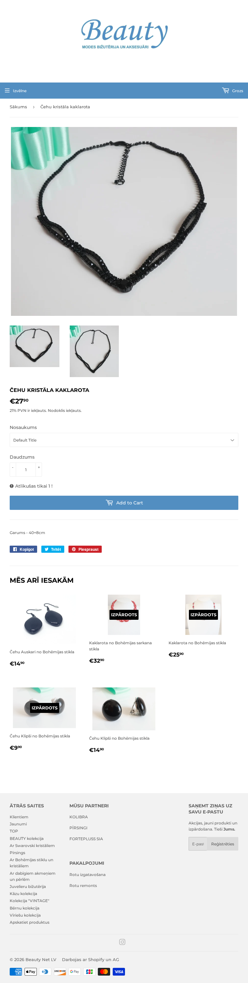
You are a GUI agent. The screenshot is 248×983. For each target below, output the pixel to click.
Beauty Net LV (41, 959)
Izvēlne (19, 90)
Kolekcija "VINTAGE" (29, 900)
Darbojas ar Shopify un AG (90, 959)
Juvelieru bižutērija (28, 886)
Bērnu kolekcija (24, 908)
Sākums (18, 106)
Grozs (237, 90)
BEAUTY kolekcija (27, 838)
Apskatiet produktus (29, 922)
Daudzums (22, 457)
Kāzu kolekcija (23, 893)
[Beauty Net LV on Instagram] (122, 943)
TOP (14, 831)
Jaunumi (18, 824)
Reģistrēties (222, 844)
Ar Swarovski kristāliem (32, 845)
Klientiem (19, 816)
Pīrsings (17, 852)
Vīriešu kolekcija (25, 915)
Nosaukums (23, 427)
